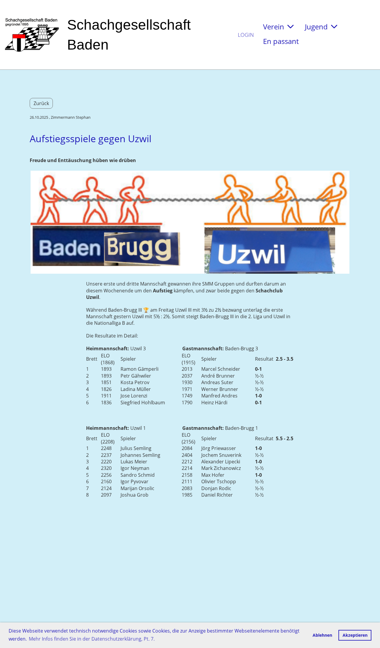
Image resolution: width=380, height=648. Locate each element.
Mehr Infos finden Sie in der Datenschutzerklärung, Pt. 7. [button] (92, 639)
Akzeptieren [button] (355, 635)
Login (246, 34)
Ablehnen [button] (322, 635)
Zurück (41, 103)
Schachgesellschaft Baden (129, 35)
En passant (281, 41)
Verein (273, 26)
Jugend (316, 26)
